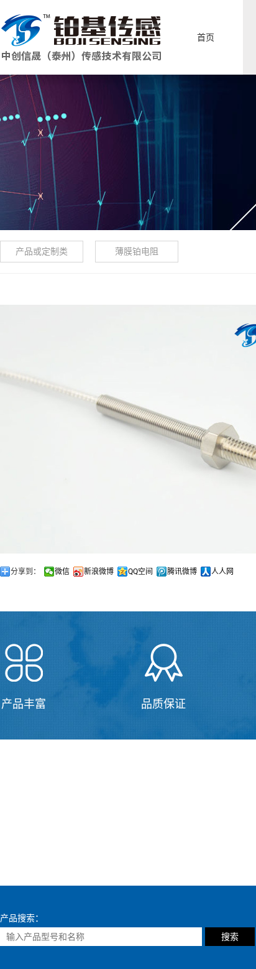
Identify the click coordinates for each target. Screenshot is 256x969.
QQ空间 (140, 571)
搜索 (230, 937)
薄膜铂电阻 (136, 251)
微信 (62, 571)
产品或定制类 (42, 251)
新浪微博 (99, 571)
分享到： (25, 571)
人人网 (222, 571)
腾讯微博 (182, 571)
